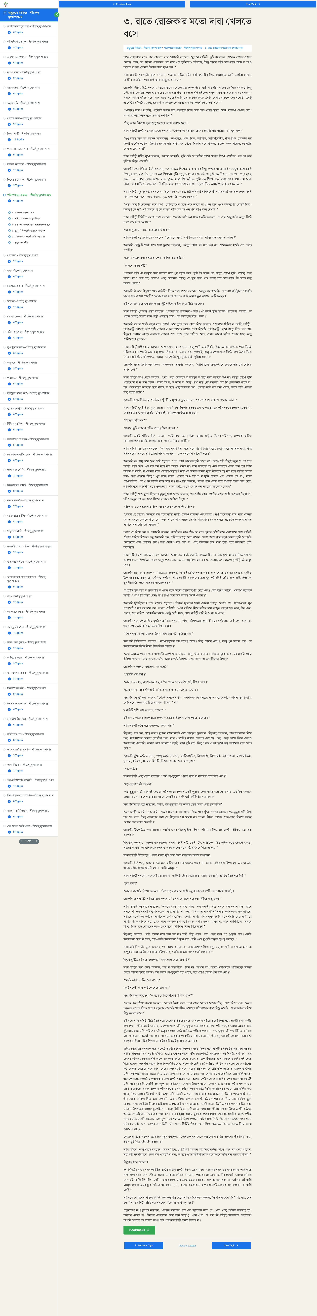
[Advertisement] (187, 1277)
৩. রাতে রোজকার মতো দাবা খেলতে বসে (224, 48)
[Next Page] (36, 841)
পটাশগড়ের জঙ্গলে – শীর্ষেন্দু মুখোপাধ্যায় (183, 48)
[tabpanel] (187, 645)
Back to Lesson (187, 1246)
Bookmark (137, 1230)
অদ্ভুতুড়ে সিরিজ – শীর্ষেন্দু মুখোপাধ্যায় (23, 14)
